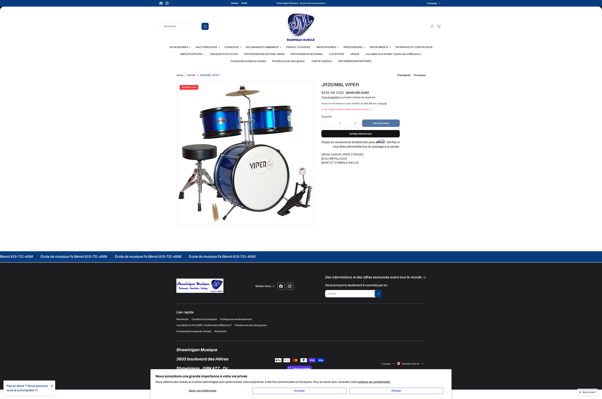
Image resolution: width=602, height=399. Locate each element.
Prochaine (420, 75)
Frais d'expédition (331, 97)
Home (179, 75)
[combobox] (184, 26)
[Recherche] (205, 26)
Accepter (299, 390)
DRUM (191, 75)
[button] (179, 47)
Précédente (404, 75)
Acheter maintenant (360, 134)
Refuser (396, 390)
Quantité (326, 116)
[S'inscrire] (378, 293)
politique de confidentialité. (374, 381)
